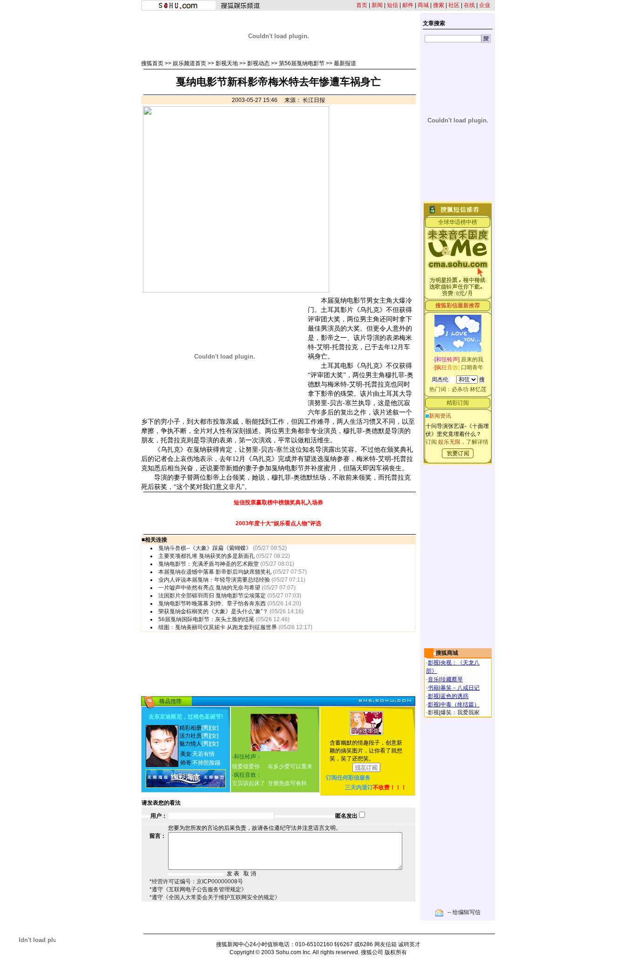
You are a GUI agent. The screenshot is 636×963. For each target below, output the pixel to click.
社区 (454, 5)
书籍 (433, 688)
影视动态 (258, 63)
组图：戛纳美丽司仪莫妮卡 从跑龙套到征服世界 (217, 627)
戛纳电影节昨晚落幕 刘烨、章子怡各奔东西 (212, 603)
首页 (361, 5)
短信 (392, 5)
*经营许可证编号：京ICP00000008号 (196, 881)
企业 (484, 5)
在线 (469, 5)
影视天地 (227, 63)
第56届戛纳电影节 (302, 63)
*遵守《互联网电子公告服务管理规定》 (198, 889)
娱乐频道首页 (189, 63)
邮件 (407, 5)
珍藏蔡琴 (451, 679)
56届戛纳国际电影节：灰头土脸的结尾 (206, 619)
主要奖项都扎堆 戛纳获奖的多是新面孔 (206, 556)
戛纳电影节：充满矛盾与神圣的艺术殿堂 (208, 564)
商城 (423, 5)
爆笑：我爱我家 (460, 712)
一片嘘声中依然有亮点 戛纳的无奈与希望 (209, 587)
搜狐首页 (152, 63)
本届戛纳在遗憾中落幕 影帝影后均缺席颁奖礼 (214, 572)
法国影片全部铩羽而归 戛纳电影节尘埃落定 (212, 595)
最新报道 (345, 63)
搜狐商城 (447, 653)
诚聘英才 (409, 944)
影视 (433, 662)
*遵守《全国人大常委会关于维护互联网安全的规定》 (214, 897)
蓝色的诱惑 (454, 696)
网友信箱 (385, 944)
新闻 (377, 5)
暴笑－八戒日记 (460, 688)
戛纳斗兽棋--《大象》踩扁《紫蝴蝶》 (204, 548)
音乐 (433, 679)
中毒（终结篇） (460, 704)
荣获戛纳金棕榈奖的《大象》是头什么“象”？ (213, 611)
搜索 (438, 5)
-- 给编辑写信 (463, 912)
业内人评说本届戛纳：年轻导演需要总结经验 (214, 579)
